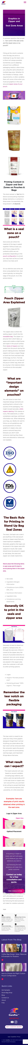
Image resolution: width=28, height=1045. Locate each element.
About (4, 1000)
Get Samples (6, 990)
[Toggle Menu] (25, 2)
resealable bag (8, 336)
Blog (3, 995)
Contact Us (5, 997)
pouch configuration (9, 256)
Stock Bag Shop (7, 992)
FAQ (3, 1003)
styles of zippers (12, 346)
